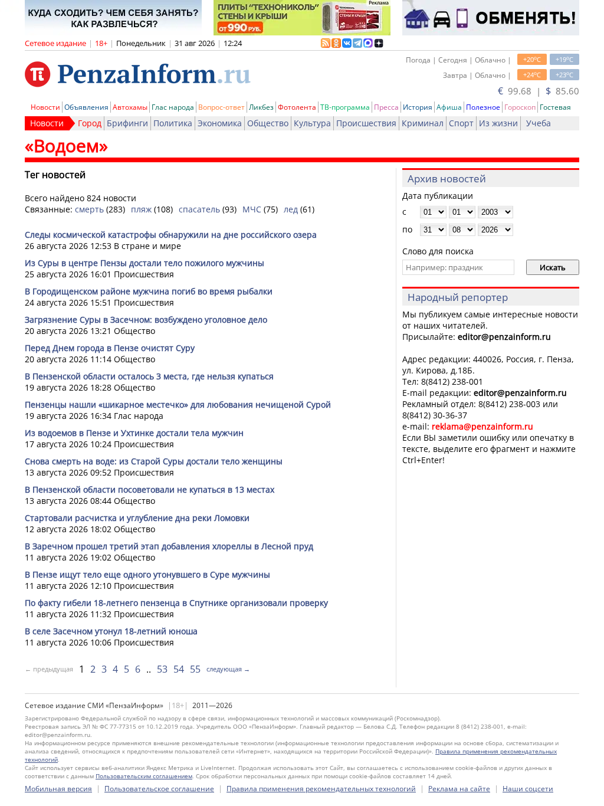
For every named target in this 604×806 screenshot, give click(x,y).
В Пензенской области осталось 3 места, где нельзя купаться (149, 376)
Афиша (449, 107)
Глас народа (173, 107)
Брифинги (127, 123)
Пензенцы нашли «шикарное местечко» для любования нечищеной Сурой (178, 404)
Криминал (423, 123)
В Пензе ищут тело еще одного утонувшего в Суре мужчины (147, 574)
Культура (312, 123)
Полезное (483, 107)
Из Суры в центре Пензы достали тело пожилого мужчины (144, 262)
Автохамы (130, 107)
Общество (267, 123)
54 (178, 669)
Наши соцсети (528, 789)
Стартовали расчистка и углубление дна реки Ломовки (137, 517)
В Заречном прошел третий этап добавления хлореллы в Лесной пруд (169, 546)
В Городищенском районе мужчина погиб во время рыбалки (149, 291)
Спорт (461, 123)
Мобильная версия (58, 789)
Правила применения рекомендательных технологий (321, 789)
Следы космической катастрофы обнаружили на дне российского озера (171, 234)
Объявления (86, 107)
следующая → (228, 668)
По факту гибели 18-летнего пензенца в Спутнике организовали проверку (176, 602)
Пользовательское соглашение (159, 789)
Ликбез (261, 107)
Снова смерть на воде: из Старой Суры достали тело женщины (154, 461)
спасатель (199, 209)
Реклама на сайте (459, 789)
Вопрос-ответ (221, 107)
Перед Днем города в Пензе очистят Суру (110, 347)
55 (195, 669)
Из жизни (498, 123)
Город (89, 123)
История (417, 107)
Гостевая (555, 107)
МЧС (251, 209)
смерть (89, 209)
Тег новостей (55, 174)
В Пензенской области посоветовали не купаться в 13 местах (149, 489)
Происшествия (366, 123)
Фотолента (297, 107)
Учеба (538, 123)
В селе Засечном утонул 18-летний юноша (111, 631)
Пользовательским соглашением (144, 776)
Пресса (386, 107)
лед (291, 209)
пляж (141, 209)
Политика (172, 123)
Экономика (220, 123)
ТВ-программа (345, 107)
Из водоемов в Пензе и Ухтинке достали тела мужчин (134, 432)
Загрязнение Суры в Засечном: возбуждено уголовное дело (146, 319)
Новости (45, 107)
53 (162, 669)
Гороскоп (520, 107)
